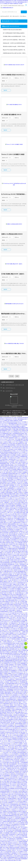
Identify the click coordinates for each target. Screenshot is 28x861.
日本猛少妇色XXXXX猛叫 (14, 781)
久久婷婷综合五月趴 (19, 488)
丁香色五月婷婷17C (17, 705)
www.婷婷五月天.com (11, 511)
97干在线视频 (23, 812)
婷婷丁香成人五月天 (6, 555)
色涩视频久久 (21, 735)
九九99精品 (8, 844)
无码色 (2, 834)
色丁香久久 (6, 590)
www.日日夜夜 (19, 706)
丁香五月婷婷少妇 (10, 457)
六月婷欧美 (13, 810)
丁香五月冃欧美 (14, 447)
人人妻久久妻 (18, 607)
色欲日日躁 (3, 649)
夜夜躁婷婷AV (12, 437)
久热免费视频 (24, 664)
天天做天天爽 (5, 470)
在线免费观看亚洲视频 (19, 726)
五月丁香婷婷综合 (19, 608)
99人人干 (16, 669)
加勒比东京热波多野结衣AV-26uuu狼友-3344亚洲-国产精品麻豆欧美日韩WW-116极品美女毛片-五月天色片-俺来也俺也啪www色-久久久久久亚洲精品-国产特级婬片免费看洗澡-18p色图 (14, 2)
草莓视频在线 (4, 650)
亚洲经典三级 (23, 580)
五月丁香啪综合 (5, 508)
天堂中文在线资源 (18, 755)
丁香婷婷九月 (14, 545)
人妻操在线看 (3, 844)
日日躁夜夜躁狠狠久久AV (21, 774)
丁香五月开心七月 (13, 502)
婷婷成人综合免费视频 (9, 788)
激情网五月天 (9, 791)
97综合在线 (23, 840)
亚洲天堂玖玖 (12, 778)
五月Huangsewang (5, 620)
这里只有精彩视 (23, 771)
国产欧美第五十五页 (21, 562)
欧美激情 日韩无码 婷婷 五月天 (16, 559)
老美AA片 (2, 469)
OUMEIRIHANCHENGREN (19, 689)
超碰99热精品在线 (18, 616)
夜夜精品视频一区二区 (20, 709)
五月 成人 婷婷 (4, 472)
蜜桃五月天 (25, 749)
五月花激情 (23, 650)
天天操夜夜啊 (19, 434)
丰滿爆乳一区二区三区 (6, 735)
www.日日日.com (6, 513)
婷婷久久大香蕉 (12, 614)
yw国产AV (10, 581)
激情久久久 (17, 437)
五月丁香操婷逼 (12, 639)
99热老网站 (19, 536)
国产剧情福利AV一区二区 (18, 676)
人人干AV (13, 547)
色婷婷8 (9, 650)
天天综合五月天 (10, 499)
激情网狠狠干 (19, 505)
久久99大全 (8, 516)
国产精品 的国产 (22, 732)
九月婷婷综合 (18, 445)
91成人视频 (24, 670)
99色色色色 (4, 587)
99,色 (26, 628)
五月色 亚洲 (20, 535)
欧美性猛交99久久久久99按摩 (19, 452)
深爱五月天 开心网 (7, 522)
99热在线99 (4, 591)
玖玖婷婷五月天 (23, 518)
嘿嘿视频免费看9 (20, 519)
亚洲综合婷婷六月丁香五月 (14, 840)
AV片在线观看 (16, 529)
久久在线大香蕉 (3, 479)
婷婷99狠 (5, 623)
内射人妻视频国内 (22, 804)
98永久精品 (18, 476)
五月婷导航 (11, 723)
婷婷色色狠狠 (13, 821)
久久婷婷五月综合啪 (7, 684)
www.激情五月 (4, 705)
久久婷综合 (3, 528)
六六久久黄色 (20, 776)
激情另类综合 (10, 571)
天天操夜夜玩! (9, 739)
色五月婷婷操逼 (13, 776)
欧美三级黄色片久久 (10, 818)
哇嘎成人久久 (16, 812)
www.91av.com (22, 538)
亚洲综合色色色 (10, 483)
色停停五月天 (8, 761)
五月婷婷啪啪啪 (16, 771)
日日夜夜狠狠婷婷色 (14, 804)
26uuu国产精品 (13, 513)
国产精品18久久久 (21, 718)
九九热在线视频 (21, 495)
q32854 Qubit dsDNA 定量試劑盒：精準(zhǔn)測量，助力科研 (14, 39)
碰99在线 (9, 851)
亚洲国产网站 (22, 511)
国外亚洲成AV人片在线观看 (10, 567)
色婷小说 (17, 649)
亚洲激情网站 (5, 578)
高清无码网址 (23, 605)
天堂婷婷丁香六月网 (13, 544)
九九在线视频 (6, 706)
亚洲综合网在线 (7, 693)
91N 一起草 (8, 486)
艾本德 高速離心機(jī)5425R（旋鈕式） (13, 274)
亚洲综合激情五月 (13, 832)
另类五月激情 (5, 847)
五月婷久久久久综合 (17, 475)
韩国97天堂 (19, 574)
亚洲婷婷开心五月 (16, 680)
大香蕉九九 (24, 598)
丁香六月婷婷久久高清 (22, 623)
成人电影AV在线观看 (7, 729)
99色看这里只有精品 (9, 542)
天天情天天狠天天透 (13, 443)
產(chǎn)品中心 (16, 16)
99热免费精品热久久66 (5, 636)
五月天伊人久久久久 (21, 423)
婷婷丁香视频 (11, 797)
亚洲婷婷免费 (19, 787)
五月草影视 (14, 555)
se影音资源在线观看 (21, 752)
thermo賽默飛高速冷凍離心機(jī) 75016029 (14, 353)
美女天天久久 (24, 810)
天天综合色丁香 (15, 720)
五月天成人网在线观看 (10, 687)
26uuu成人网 (10, 580)
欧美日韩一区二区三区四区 (10, 666)
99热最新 (8, 820)
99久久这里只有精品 (21, 653)
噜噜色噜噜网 (11, 857)
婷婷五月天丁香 (20, 844)
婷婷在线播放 (19, 611)
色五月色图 (2, 749)
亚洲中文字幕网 (13, 562)
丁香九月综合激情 (13, 495)
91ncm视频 (3, 571)
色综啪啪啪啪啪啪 (21, 548)
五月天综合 (17, 741)
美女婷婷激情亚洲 (7, 643)
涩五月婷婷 (23, 440)
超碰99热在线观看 (8, 715)
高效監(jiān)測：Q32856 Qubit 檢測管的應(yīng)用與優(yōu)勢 (14, 43)
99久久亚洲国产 (19, 743)
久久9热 (14, 758)
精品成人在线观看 (19, 687)
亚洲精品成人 (10, 641)
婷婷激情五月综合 (17, 430)
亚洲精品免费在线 (19, 594)
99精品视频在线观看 (12, 423)
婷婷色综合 (3, 637)
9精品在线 (10, 854)
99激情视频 (4, 594)
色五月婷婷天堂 (10, 591)
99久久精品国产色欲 (16, 585)
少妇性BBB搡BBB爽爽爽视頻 (7, 815)
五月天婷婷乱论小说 (6, 595)
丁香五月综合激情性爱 (14, 538)
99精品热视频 (17, 858)
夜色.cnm (22, 815)
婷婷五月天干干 (5, 460)
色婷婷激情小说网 (23, 769)
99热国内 (22, 847)
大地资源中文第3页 (17, 570)
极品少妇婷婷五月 (13, 535)
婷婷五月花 (23, 695)
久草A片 (21, 459)
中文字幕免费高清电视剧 (10, 798)
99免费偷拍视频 (17, 830)
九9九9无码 (9, 828)
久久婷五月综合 (10, 439)
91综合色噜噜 (4, 736)
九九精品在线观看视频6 (7, 585)
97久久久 (14, 684)
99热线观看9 (6, 686)
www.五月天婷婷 (10, 588)
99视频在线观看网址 (11, 524)
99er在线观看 (3, 480)
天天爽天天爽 (5, 764)
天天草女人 (12, 603)
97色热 (17, 460)
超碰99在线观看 (20, 659)
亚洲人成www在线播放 (11, 637)
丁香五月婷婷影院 (5, 759)
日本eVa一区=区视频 (21, 422)
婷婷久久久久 (16, 459)
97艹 (19, 545)
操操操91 (2, 666)
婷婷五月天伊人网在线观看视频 (8, 445)
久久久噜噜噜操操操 (22, 820)
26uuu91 (24, 475)
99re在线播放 (17, 588)
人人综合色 (19, 677)
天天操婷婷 (24, 722)
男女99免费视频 (12, 670)
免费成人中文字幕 (22, 491)
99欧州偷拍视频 (6, 653)
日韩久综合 (12, 594)
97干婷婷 (23, 588)
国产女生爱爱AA (19, 534)
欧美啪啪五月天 (22, 725)
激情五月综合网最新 (11, 455)
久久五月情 (14, 844)
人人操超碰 (22, 437)
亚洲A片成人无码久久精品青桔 (18, 768)
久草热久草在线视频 (22, 843)
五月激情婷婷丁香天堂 (5, 792)
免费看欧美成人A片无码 (11, 855)
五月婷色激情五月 (14, 539)
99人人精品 (4, 860)
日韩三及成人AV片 (14, 702)
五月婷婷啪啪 (6, 789)
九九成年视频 (6, 603)
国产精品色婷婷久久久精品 (10, 598)
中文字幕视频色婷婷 (4, 433)
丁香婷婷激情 (21, 564)
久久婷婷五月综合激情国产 (10, 505)
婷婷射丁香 (23, 433)
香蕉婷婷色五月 (8, 700)
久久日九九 (22, 457)
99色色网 (15, 766)
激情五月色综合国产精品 (11, 762)
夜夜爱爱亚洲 (15, 811)
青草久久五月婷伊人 (18, 472)
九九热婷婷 (4, 779)
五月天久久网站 (8, 498)
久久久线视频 (13, 536)
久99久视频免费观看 (18, 756)
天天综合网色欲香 (20, 521)
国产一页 (19, 684)
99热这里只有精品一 (18, 604)
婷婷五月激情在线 (19, 719)
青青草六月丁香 (7, 466)
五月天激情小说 (4, 857)
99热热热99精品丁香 (5, 677)
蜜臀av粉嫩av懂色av (19, 712)
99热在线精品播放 (21, 561)
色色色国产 (9, 850)
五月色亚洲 (13, 795)
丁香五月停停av (12, 733)
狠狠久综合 (17, 473)
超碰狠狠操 (11, 664)
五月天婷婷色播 (17, 440)
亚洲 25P (25, 719)
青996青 (5, 827)
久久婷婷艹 (7, 718)
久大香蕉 (21, 690)
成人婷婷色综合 (19, 587)
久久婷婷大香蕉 (5, 456)
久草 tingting (16, 690)
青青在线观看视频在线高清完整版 (8, 661)
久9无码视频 (21, 753)
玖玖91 (5, 580)
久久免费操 (14, 516)
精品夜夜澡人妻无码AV (18, 470)
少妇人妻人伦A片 (10, 558)
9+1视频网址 (20, 442)
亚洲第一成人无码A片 (10, 463)
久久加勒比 (8, 795)
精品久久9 (2, 695)
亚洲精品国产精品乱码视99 (7, 604)
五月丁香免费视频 (21, 682)
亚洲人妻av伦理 (18, 603)
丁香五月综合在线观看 (13, 630)
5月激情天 (24, 828)
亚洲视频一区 (19, 639)
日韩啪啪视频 (14, 597)
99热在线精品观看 (12, 476)
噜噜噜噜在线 (22, 571)
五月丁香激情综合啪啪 (5, 821)
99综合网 (11, 627)
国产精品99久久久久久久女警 (12, 554)
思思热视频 (20, 597)
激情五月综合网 (8, 771)
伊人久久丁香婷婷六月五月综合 (19, 641)
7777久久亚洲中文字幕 (11, 521)
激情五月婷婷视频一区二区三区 (13, 485)
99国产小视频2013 (13, 584)
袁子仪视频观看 (13, 738)
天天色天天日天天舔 (21, 515)
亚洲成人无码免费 (23, 509)
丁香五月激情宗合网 (17, 512)
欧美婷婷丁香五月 (10, 541)
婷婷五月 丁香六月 (16, 850)
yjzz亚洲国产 (12, 460)
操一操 (17, 601)
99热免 (4, 713)
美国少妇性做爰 (12, 534)
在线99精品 (13, 434)
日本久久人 (2, 771)
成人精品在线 (5, 670)
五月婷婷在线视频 (20, 779)
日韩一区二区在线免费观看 (20, 797)
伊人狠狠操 (8, 626)
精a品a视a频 (19, 506)
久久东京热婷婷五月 (11, 801)
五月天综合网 (20, 480)
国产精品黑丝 (15, 732)
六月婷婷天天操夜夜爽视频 (7, 468)
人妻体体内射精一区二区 (22, 667)
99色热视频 (3, 588)
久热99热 (20, 791)
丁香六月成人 (12, 617)
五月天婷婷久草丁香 (15, 628)
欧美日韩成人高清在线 (8, 532)
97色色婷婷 (19, 516)
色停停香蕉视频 (23, 541)
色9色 (8, 594)
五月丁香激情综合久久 (23, 729)
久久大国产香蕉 (12, 621)
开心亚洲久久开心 (4, 630)
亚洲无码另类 (3, 529)
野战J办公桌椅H (16, 468)
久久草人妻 (5, 838)
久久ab (1, 663)
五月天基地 (8, 549)
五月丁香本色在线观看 (15, 620)
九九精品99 (9, 528)
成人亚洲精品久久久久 (6, 753)
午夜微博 (20, 841)
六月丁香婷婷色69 (13, 436)
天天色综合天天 (20, 845)
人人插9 (24, 639)
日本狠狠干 (24, 574)
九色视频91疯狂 (21, 544)
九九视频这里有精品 (16, 522)
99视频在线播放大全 (7, 446)
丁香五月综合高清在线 (22, 764)
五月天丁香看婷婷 (11, 482)
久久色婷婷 (20, 775)
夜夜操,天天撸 (4, 515)
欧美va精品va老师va (9, 749)
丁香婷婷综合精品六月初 (20, 679)
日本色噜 (20, 693)
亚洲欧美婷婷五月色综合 (22, 736)
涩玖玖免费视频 (6, 825)
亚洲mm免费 (20, 502)
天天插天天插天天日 (12, 624)
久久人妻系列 (16, 713)
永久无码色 (18, 463)
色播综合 (5, 581)
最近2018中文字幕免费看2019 (8, 719)
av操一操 (13, 552)
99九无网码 (17, 457)
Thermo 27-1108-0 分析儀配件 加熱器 (12, 154)
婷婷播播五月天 (23, 818)
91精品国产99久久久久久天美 (10, 663)
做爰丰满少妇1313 (14, 697)
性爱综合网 (15, 700)
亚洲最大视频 (15, 429)
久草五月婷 (11, 605)
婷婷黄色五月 (5, 443)
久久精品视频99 (13, 561)
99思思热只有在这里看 (17, 739)
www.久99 (12, 792)
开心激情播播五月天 (14, 853)
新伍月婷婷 (22, 545)
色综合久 (3, 618)
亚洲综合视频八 (12, 610)
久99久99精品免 (7, 518)
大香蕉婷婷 (15, 715)
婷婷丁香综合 (3, 422)
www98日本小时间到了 (22, 634)
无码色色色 (11, 647)
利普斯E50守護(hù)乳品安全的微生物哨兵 (12, 29)
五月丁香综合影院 (9, 449)
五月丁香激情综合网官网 (7, 766)
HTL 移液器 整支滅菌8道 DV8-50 (11, 114)
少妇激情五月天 (22, 626)
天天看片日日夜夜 (10, 496)
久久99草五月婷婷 (7, 551)
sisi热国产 (11, 470)
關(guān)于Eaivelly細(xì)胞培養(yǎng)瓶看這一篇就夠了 (14, 49)
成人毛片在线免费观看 (5, 775)
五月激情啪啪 (7, 709)
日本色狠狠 (15, 807)
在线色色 (5, 799)
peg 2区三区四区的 (6, 552)
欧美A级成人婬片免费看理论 (16, 590)
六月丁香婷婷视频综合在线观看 (11, 478)
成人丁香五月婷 (16, 509)
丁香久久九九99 (3, 851)
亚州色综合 (6, 436)
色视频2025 (14, 710)
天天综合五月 (12, 456)
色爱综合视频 (5, 491)
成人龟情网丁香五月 (20, 821)
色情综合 (16, 728)
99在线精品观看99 (6, 450)
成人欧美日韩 (4, 802)
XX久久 (14, 787)
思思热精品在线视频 (7, 452)
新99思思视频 (10, 690)
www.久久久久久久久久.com (16, 789)
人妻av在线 (23, 557)
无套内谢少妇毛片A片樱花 (20, 692)
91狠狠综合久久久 (23, 460)
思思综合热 (16, 815)
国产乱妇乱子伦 (8, 568)
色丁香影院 (10, 705)
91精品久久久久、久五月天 (12, 640)
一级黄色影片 (6, 502)
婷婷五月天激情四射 (13, 686)
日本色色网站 (22, 824)
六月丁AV (15, 498)
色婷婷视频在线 (10, 564)
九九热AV (6, 614)
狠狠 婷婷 (18, 805)
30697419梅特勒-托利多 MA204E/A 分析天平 (14, 74)
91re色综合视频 (23, 620)
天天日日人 (7, 432)
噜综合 (7, 738)
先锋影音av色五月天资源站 (18, 751)
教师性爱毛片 (22, 761)
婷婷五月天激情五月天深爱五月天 (8, 506)
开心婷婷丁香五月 (6, 810)
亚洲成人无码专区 (19, 493)
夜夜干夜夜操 (20, 814)
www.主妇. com (3, 646)
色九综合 (10, 736)
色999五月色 (7, 702)
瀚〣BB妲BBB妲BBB (21, 572)
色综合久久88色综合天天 (6, 758)
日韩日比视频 (12, 508)
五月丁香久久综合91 (11, 784)
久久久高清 (13, 743)
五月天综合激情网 (5, 785)
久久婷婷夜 (21, 759)
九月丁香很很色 (9, 618)
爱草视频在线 (12, 716)
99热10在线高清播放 (14, 426)
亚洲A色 (10, 811)
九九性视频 (6, 559)
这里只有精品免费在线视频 (5, 720)
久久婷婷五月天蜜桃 (6, 442)
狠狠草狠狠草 (6, 703)
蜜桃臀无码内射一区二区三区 (14, 644)
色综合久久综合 (12, 572)
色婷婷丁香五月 (19, 578)
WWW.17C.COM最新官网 (13, 565)
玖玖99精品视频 (23, 565)
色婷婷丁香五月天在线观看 (10, 469)
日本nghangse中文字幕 (7, 570)
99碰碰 (9, 673)
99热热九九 (22, 486)
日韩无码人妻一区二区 (14, 769)
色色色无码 (2, 498)
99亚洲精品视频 (21, 715)
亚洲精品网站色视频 (8, 465)
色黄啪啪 (25, 472)
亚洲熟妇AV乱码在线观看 (14, 847)
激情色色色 (13, 774)
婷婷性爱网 (24, 654)
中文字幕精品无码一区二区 (11, 519)
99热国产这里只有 (4, 593)
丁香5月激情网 (4, 745)
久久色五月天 (17, 707)
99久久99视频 (3, 511)
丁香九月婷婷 (15, 837)
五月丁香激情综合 (4, 811)
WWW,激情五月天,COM (8, 824)
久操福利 (5, 673)
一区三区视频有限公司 (12, 623)
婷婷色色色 (11, 772)
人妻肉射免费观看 (18, 723)
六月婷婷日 (17, 558)
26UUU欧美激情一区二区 (19, 489)
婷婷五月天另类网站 (19, 857)
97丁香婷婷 (14, 492)
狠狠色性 (9, 768)
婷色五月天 (10, 472)
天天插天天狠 (4, 843)
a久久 (22, 805)
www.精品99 (24, 661)
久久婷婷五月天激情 (7, 509)
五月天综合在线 (5, 561)
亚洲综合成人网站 (11, 860)
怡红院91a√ (23, 600)
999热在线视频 (17, 503)
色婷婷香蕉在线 (9, 756)
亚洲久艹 (5, 768)
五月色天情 (3, 782)
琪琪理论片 (4, 482)
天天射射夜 (23, 745)
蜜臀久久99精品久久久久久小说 (10, 657)
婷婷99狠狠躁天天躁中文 (11, 480)
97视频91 (22, 716)
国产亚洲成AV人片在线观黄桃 (16, 525)
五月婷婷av (20, 492)
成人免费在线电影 (13, 651)
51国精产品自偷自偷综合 (10, 834)
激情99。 (19, 567)
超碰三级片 (5, 544)
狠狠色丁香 (21, 669)
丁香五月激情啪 (17, 664)
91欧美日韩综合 (11, 799)
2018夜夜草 (18, 661)
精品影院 (17, 531)
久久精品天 (13, 709)
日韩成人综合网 (15, 643)
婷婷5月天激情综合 (22, 811)
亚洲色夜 (3, 795)
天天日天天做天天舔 (16, 650)
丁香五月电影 (17, 439)
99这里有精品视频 (5, 495)
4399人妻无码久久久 (4, 584)
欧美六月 (20, 447)
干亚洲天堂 (17, 772)
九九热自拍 (6, 778)
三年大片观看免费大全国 (20, 542)
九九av (12, 673)
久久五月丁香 (14, 442)
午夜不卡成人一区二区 (10, 656)
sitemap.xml (22, 414)
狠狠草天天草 (10, 676)
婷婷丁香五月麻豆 (4, 624)
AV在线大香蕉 (6, 765)
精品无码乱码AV (16, 660)
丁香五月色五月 (12, 578)
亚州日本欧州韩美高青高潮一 (15, 654)
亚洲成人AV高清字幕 (14, 759)
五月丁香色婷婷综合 (15, 432)
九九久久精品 (18, 722)
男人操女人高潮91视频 (6, 597)
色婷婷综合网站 (20, 855)
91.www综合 (17, 822)
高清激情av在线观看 (17, 674)
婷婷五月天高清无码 (12, 515)
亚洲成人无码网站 (7, 427)
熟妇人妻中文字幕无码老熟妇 (15, 794)
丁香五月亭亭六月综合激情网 (14, 745)
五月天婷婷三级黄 (23, 601)
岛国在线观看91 (22, 429)
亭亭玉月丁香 (6, 845)
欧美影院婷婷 (10, 475)
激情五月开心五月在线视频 (16, 577)
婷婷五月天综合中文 (19, 683)
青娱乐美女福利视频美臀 (11, 659)
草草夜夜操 (18, 598)
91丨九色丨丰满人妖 (20, 614)
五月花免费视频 (5, 832)
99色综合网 (24, 445)
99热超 (17, 511)
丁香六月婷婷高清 (18, 749)
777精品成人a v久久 (12, 667)
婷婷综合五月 (7, 774)
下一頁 (11, 376)
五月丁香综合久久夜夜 (14, 785)
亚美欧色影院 (10, 831)
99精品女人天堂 (6, 547)
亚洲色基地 (11, 838)
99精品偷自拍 (15, 549)
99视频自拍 (19, 469)
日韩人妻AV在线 (20, 555)
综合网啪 (20, 807)
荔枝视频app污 (3, 850)
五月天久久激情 (5, 848)
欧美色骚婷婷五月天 (21, 738)
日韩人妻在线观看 (10, 649)
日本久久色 (18, 733)
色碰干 (1, 603)
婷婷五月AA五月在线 (10, 608)
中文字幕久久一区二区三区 (16, 450)
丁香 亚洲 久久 (12, 835)
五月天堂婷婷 (11, 462)
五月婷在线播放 (9, 812)
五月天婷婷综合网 (12, 453)
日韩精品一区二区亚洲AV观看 (14, 593)
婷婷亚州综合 (9, 732)
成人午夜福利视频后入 (19, 838)
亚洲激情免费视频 (8, 660)
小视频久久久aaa (11, 741)
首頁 (11, 16)
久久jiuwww (6, 697)
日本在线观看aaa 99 (16, 526)
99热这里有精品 (17, 647)
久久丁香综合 (8, 746)
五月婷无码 (13, 634)
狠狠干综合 (23, 439)
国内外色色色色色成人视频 (22, 848)
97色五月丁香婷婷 (8, 807)
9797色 (3, 634)
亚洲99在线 (16, 541)
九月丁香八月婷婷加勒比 (11, 814)
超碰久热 (7, 535)
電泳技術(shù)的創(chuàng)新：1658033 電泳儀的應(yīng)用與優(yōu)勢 (14, 46)
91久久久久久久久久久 (9, 742)
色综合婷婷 (15, 791)
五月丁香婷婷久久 (20, 778)
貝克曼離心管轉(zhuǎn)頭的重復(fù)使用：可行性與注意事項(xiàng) (14, 36)
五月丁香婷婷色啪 (16, 817)
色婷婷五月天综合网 (12, 779)
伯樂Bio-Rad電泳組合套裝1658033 (11, 234)
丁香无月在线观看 (17, 831)
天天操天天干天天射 (22, 478)
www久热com (14, 677)
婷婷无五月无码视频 (20, 621)
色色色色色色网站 (4, 462)
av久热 (14, 465)
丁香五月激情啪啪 (15, 761)
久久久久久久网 (16, 627)
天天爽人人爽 (21, 575)
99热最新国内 (17, 605)
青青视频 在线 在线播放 (20, 547)
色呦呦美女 (22, 628)
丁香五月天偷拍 (21, 549)
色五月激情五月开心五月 (6, 787)
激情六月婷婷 (8, 634)
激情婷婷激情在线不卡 (22, 582)
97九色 (24, 534)
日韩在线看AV (13, 848)
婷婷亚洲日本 (6, 696)
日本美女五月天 (24, 591)
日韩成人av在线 (4, 699)
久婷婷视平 (23, 473)
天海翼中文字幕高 (10, 489)
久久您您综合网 (15, 735)
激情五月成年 (6, 617)
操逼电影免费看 (11, 473)
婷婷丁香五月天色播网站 (17, 595)
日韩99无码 (15, 501)
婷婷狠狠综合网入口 (13, 699)
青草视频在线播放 (10, 683)
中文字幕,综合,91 (5, 679)
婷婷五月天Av (7, 776)
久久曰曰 (16, 564)
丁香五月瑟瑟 (5, 437)
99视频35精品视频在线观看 (9, 493)
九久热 (6, 733)
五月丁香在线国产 (20, 808)
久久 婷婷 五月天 (9, 512)
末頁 (17, 376)
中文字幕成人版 (13, 696)
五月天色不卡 (10, 713)
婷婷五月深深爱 (13, 653)
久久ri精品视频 (19, 795)
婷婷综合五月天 (16, 580)
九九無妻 (11, 674)
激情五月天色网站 (11, 587)
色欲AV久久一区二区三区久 (19, 532)
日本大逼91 (18, 860)
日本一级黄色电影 (4, 669)
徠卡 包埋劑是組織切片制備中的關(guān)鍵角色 (13, 33)
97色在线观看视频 (21, 465)
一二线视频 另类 (24, 631)
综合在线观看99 (15, 753)
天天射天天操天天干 (4, 621)
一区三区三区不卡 (20, 482)
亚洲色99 (16, 742)
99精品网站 (8, 526)
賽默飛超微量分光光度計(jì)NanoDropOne (14, 313)
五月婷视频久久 (11, 725)
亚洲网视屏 (10, 802)
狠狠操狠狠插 (12, 706)
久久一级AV (22, 610)
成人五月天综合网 (17, 618)
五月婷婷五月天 (8, 751)
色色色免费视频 (7, 710)
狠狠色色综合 (3, 486)
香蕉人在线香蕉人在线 (12, 827)
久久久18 (12, 728)
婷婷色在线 (3, 483)
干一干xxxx (4, 644)
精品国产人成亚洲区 (8, 459)
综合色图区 (24, 706)
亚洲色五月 (2, 687)
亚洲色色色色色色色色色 (11, 422)
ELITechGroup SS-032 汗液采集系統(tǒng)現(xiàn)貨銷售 (14, 194)
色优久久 (9, 545)
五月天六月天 (15, 528)
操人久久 (17, 725)
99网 (1, 653)
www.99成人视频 (5, 781)
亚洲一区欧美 (13, 718)
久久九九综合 (3, 738)
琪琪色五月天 (6, 631)
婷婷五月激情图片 (10, 633)
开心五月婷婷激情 (20, 508)
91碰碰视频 (12, 531)
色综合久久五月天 (11, 607)
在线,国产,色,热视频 (22, 686)
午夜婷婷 (18, 610)
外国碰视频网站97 (11, 488)
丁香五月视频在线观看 (9, 600)
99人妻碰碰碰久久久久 (16, 695)
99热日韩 (24, 807)
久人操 (18, 710)
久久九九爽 (18, 810)
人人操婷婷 (3, 641)
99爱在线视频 (9, 492)
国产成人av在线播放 (21, 696)
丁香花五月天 (8, 695)
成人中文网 (22, 772)
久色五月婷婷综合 (14, 775)
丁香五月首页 (5, 752)
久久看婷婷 (3, 837)
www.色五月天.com (4, 639)
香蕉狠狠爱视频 (6, 536)
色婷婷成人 (23, 637)
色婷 (17, 524)
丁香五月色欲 (6, 716)
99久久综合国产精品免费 (8, 557)
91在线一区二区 (15, 851)
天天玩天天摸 (9, 817)
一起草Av (14, 581)
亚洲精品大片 (22, 851)
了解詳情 (5, 90)
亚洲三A (6, 797)
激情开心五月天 (5, 804)
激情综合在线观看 (4, 672)
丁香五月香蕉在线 (24, 485)
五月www (23, 552)
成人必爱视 (5, 664)
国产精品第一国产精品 (10, 722)
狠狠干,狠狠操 (15, 646)
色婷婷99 (24, 430)
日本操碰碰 (3, 457)
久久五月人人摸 (17, 633)
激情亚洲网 (2, 519)
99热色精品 (17, 818)
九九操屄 (13, 692)
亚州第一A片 (23, 644)
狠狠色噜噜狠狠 (15, 626)
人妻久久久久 (17, 557)
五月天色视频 (21, 539)
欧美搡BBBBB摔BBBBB (13, 575)
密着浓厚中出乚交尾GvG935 (15, 765)
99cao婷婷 (18, 552)
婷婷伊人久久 (17, 600)
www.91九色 (4, 801)
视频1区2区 (24, 791)
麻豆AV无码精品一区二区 (10, 574)
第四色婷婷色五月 (5, 531)
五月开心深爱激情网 (21, 663)
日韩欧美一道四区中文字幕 (11, 682)
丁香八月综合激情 (12, 752)
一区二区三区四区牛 (5, 628)
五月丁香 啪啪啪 (7, 548)
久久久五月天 (16, 802)
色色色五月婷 (4, 503)
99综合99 (12, 755)
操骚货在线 (14, 548)
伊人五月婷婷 (19, 670)
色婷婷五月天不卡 (15, 486)
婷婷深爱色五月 (14, 820)
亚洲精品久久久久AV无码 (10, 808)
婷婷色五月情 (18, 792)
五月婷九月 (24, 693)
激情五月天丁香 (18, 748)
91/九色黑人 (11, 616)
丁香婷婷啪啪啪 (9, 689)
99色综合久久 (10, 440)
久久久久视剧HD (17, 479)
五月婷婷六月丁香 (12, 611)
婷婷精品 (21, 501)
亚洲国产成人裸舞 (15, 551)
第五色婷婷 (23, 462)
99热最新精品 (11, 503)
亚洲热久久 (9, 646)
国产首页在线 (3, 659)
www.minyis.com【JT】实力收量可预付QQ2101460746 (12, 613)
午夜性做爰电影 (9, 529)
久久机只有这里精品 (14, 636)
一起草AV (20, 832)
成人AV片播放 (21, 584)
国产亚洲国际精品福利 (9, 707)
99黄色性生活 (20, 782)
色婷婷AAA (11, 679)
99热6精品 (17, 656)
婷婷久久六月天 (22, 853)
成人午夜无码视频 (15, 518)
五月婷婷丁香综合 (4, 575)
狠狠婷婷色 (16, 824)
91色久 (12, 746)
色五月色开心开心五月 (16, 466)
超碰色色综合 (21, 699)
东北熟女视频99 (22, 720)
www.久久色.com (22, 499)
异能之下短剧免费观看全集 (15, 433)
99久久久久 (21, 728)
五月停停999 (19, 801)
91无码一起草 (19, 666)
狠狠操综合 (7, 601)
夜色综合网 (22, 656)
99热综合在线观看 (16, 568)
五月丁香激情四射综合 (13, 672)
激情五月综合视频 (21, 624)
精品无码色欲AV (4, 794)
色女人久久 (2, 751)
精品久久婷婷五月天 (18, 483)
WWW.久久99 (3, 820)
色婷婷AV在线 (5, 605)
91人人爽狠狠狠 (24, 850)
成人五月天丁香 (21, 672)
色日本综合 (13, 601)
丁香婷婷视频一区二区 (22, 651)
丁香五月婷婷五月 (12, 424)
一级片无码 (18, 617)
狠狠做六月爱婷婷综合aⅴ (8, 858)
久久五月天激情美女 (19, 673)
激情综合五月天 (19, 424)
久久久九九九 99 (23, 496)
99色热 (3, 855)
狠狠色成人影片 (21, 443)
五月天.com (18, 828)
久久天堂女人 (3, 633)
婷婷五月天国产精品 (13, 491)
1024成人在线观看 (17, 449)
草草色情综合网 (10, 726)
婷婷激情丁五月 (13, 845)
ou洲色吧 (2, 707)
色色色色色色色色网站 (19, 788)
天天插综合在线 (24, 468)
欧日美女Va (16, 496)
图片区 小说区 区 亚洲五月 (20, 746)
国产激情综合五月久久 (15, 825)
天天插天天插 (16, 571)
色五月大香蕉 (21, 436)
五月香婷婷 (5, 674)
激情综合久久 (11, 669)
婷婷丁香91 (5, 610)
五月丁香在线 (17, 591)
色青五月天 (19, 513)
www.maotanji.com (4, 840)
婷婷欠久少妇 (10, 501)
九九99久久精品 (22, 524)
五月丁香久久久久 (20, 453)
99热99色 (2, 567)
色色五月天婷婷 (6, 743)
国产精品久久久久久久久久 (12, 841)
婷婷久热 (19, 657)
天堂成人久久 (10, 430)
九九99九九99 (22, 554)
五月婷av (16, 499)
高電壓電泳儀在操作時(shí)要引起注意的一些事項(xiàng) (14, 53)
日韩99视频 (6, 627)
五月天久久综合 (24, 479)
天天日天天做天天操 (9, 830)
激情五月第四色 (4, 647)
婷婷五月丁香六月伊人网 (15, 703)
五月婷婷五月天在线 (22, 528)
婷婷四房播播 (7, 577)
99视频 (14, 828)
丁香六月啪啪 (4, 667)
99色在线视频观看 (12, 764)
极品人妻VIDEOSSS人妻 (15, 631)
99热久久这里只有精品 (11, 805)
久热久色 (18, 716)
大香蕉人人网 (17, 462)
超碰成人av (21, 531)
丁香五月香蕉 (10, 479)
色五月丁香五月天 (23, 432)
